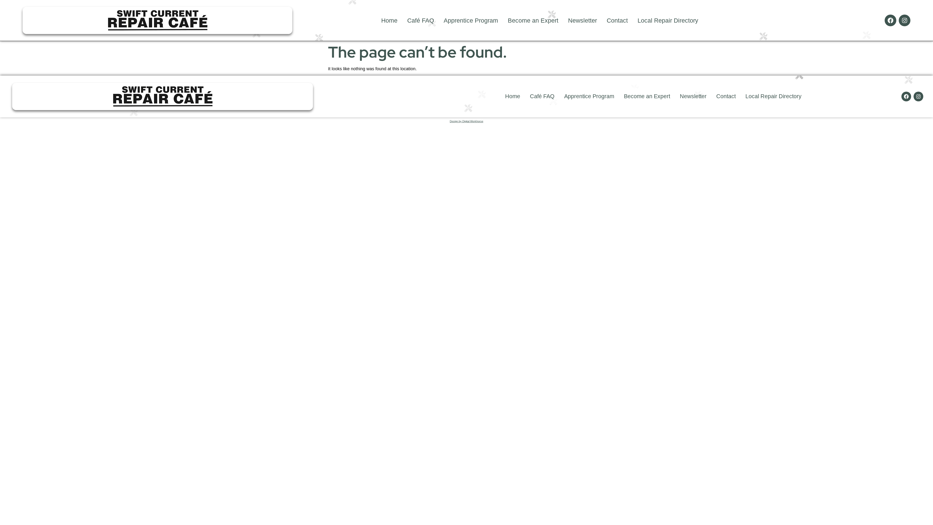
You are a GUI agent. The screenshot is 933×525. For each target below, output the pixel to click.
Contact (617, 20)
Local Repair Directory (668, 20)
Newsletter (582, 20)
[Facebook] (890, 20)
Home (389, 20)
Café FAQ (420, 20)
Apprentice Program (471, 20)
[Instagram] (904, 20)
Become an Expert (533, 20)
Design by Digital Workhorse (466, 121)
